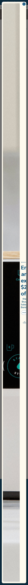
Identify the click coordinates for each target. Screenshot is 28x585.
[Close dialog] (23, 4)
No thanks (24, 322)
